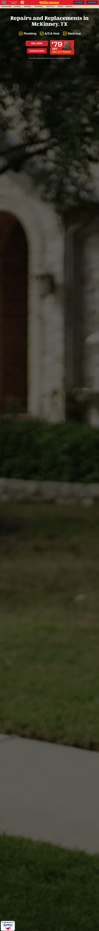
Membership (6, 6)
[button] (92, 2)
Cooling (17, 6)
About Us (69, 6)
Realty (60, 6)
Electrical (50, 6)
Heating (27, 6)
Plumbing (38, 6)
